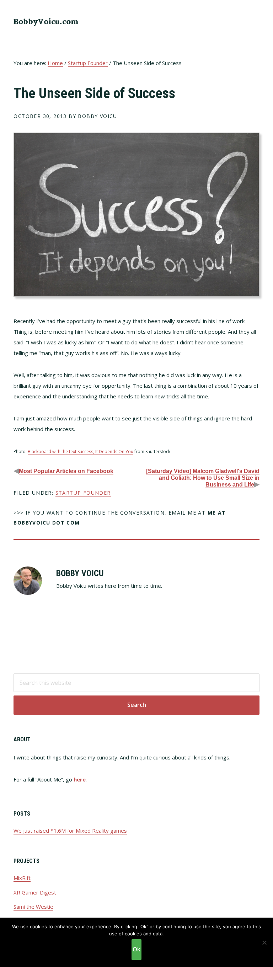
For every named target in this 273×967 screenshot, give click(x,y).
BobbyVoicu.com (46, 22)
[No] (264, 942)
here (80, 779)
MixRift (22, 877)
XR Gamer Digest (35, 892)
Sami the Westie (33, 906)
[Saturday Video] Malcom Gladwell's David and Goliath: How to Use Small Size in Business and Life (202, 478)
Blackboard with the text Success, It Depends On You (80, 451)
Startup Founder (83, 492)
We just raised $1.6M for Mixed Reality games (70, 830)
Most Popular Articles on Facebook (66, 471)
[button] (255, 21)
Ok (136, 949)
